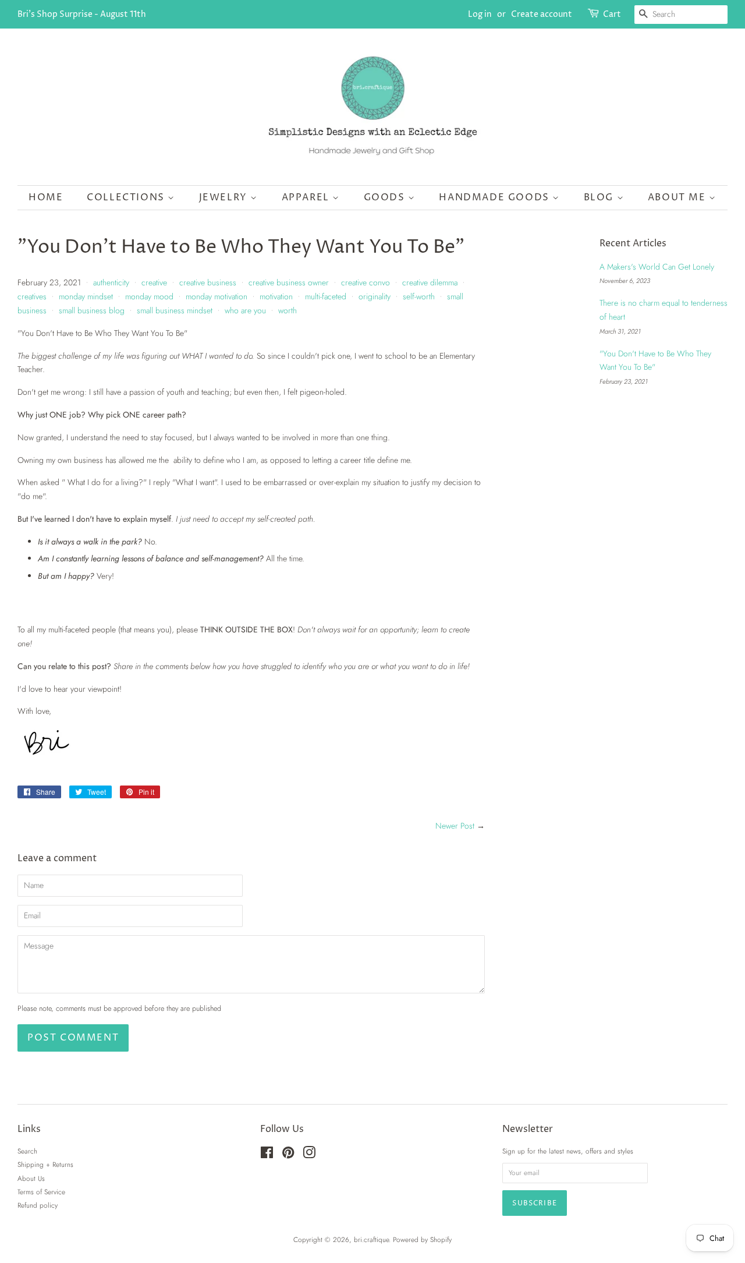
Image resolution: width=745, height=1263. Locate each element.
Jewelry (225, 197)
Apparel (307, 197)
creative (154, 282)
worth (287, 310)
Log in (480, 14)
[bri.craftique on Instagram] (309, 1155)
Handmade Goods (495, 197)
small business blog (92, 310)
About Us (31, 1178)
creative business (207, 282)
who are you (245, 310)
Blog (600, 197)
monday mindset (86, 296)
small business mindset (174, 310)
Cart (612, 14)
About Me (678, 197)
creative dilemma (429, 282)
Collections (127, 197)
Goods (386, 197)
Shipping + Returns (45, 1164)
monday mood (149, 296)
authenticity (111, 282)
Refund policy (37, 1205)
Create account (541, 14)
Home (46, 197)
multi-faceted (325, 296)
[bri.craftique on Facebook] (267, 1155)
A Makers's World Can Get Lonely (656, 267)
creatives (32, 296)
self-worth (419, 296)
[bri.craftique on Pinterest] (288, 1155)
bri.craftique (371, 1239)
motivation (276, 296)
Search (27, 1151)
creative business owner (289, 282)
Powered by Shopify (422, 1239)
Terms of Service (41, 1192)
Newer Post (454, 826)
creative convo (365, 282)
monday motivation (216, 296)
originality (375, 296)
